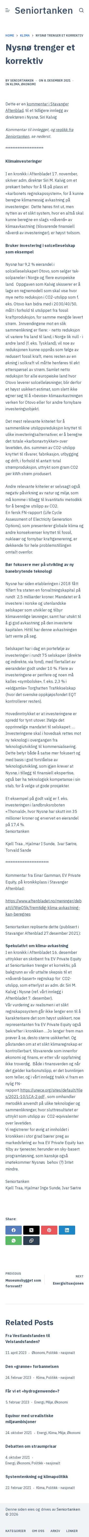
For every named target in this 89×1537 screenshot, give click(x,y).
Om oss (38, 1531)
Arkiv (55, 1531)
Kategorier (15, 1531)
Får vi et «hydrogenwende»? (32, 1391)
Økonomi (28, 84)
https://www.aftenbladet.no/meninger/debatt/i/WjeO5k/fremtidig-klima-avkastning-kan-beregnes (43, 907)
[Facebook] (13, 1230)
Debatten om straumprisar (31, 1446)
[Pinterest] (49, 1230)
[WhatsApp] (13, 1240)
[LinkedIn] (67, 1230)
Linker (72, 1531)
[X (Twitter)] (31, 1230)
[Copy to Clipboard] (31, 1240)
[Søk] (81, 10)
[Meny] (7, 10)
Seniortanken (44, 10)
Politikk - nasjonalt (60, 1353)
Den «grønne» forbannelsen (32, 1366)
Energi (39, 1402)
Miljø (49, 1402)
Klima (15, 84)
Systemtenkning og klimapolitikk (37, 1476)
